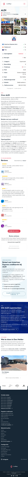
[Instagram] (15, 475)
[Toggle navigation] (24, 4)
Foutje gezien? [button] (10, 88)
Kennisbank (3, 448)
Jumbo (2, 430)
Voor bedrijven (4, 451)
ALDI (24, 70)
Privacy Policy (4, 453)
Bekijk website (21, 82)
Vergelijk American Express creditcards (13, 293)
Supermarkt (23, 61)
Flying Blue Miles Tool (5, 449)
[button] (3, 20)
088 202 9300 (22, 85)
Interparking (3, 439)
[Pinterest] (13, 475)
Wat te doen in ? (6, 397)
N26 (2, 420)
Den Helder (15, 14)
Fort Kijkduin (5, 372)
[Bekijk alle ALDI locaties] (14, 39)
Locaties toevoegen (5, 446)
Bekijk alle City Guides (6, 408)
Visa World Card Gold (5, 423)
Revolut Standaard (5, 418)
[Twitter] (11, 475)
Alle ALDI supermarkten (9, 329)
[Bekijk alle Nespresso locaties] (21, 386)
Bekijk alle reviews (14, 231)
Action (2, 438)
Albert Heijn (3, 431)
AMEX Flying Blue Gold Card (7, 413)
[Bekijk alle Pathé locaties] (8, 386)
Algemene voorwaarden (6, 454)
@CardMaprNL (24, 459)
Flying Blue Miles (6, 276)
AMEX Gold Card (4, 416)
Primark (2, 436)
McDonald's (3, 435)
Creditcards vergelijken (6, 424)
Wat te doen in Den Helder (12, 377)
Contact (2, 456)
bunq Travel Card (4, 421)
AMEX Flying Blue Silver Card (7, 415)
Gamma (2, 433)
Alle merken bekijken (5, 441)
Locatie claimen (17, 88)
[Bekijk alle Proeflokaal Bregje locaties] (14, 386)
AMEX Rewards (17, 276)
